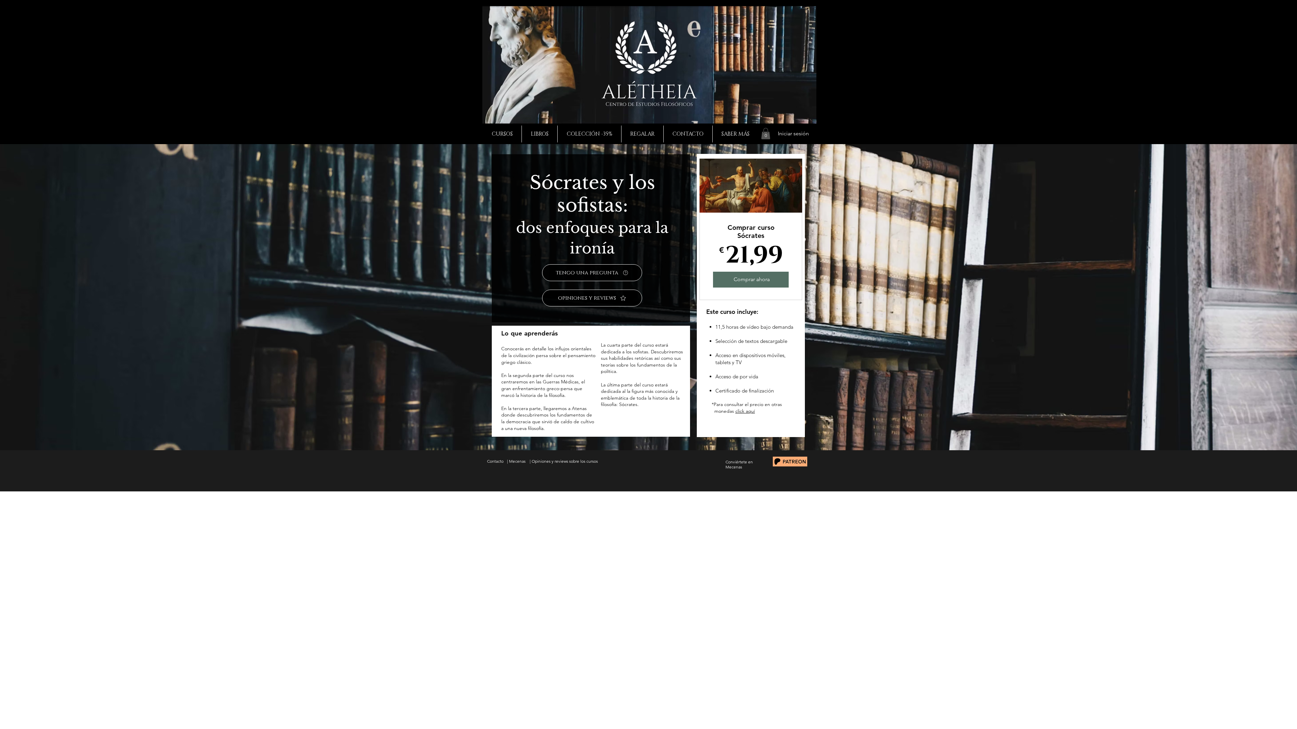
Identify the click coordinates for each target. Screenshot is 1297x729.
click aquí (745, 411)
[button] (765, 133)
